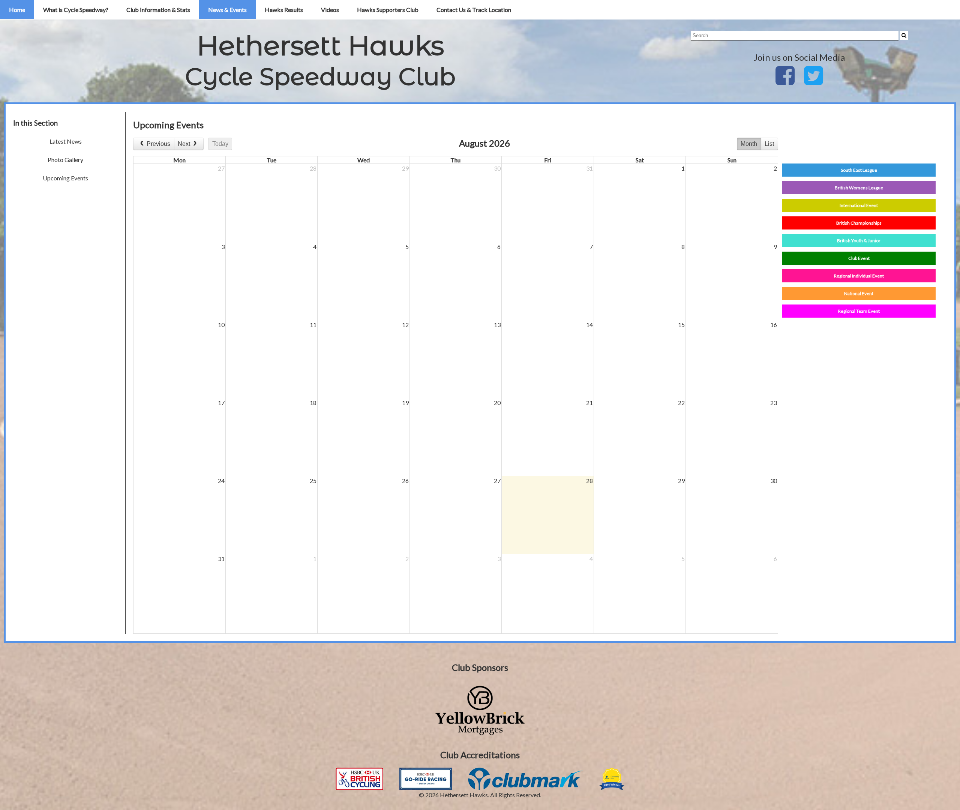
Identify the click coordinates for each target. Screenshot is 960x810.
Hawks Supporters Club (387, 9)
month (749, 144)
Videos (330, 9)
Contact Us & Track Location (473, 9)
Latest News (66, 141)
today (220, 144)
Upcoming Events (65, 178)
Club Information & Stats (158, 9)
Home (17, 9)
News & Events (227, 9)
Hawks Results (284, 9)
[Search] (904, 35)
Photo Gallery (65, 159)
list (769, 144)
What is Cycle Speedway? (75, 9)
